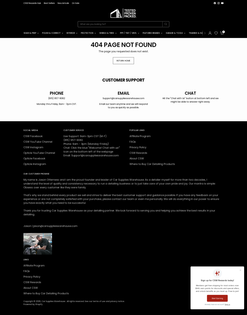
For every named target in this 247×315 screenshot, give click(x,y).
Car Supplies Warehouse (54, 301)
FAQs (133, 142)
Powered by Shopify (33, 304)
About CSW (137, 158)
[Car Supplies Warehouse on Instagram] (218, 3)
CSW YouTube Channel (37, 142)
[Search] (165, 24)
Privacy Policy (138, 147)
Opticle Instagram (34, 164)
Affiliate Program (140, 136)
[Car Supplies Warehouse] (123, 12)
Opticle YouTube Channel (39, 153)
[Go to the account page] (210, 33)
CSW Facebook (33, 136)
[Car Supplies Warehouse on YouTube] (222, 3)
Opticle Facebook (34, 158)
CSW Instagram (33, 147)
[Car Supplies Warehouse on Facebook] (215, 3)
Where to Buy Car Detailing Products (152, 164)
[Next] (205, 33)
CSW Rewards (138, 153)
